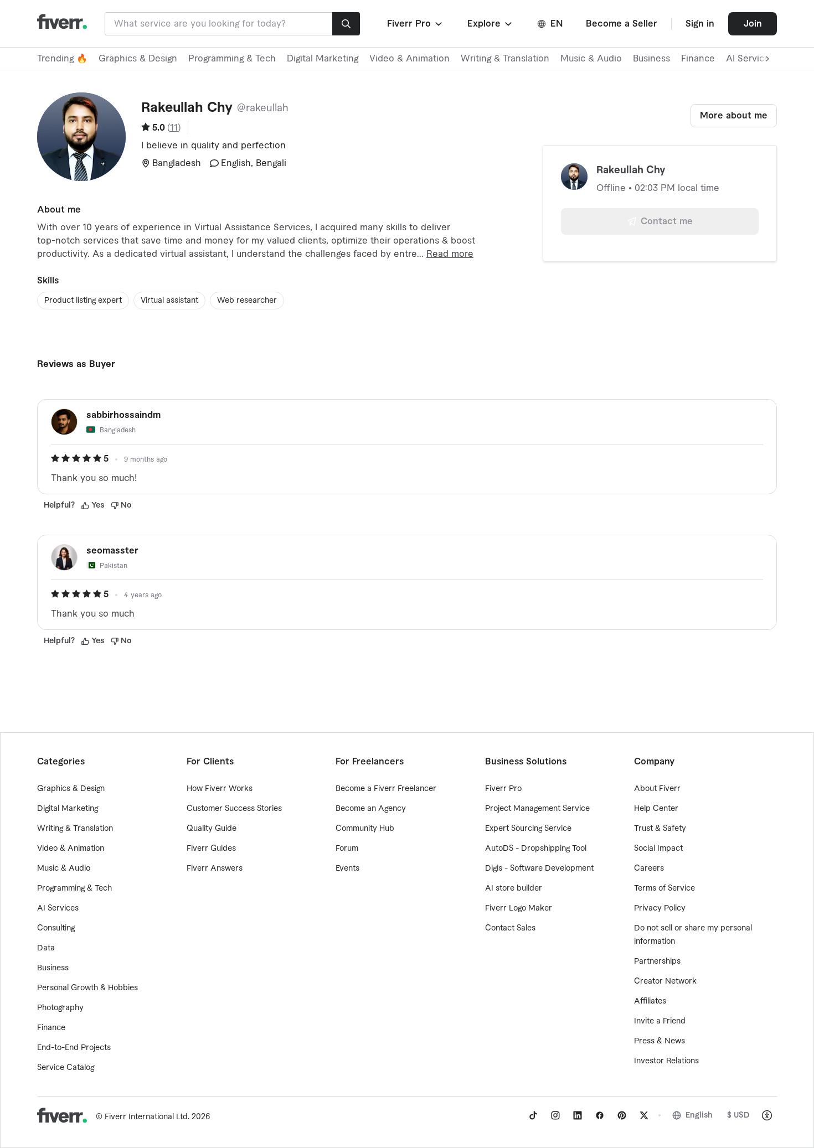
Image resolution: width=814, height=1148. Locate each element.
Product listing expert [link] (83, 300)
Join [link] (753, 23)
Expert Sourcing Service (528, 828)
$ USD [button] (738, 1115)
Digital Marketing (322, 58)
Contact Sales (510, 928)
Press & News (659, 1041)
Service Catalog (65, 1068)
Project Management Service (537, 809)
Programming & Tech (232, 58)
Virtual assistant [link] (169, 300)
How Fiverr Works (220, 789)
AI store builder (513, 888)
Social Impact (658, 848)
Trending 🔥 (62, 58)
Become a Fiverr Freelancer (386, 789)
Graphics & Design (138, 58)
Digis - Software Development (539, 868)
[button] (416, 23)
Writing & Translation (505, 58)
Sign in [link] (700, 23)
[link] (533, 1115)
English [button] (699, 1115)
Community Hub (365, 828)
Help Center (656, 809)
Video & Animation (409, 58)
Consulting (56, 928)
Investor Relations (666, 1061)
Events (347, 868)
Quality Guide (211, 828)
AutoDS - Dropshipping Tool (535, 848)
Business (651, 58)
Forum (347, 848)
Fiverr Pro (503, 789)
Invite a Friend (660, 1021)
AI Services (58, 908)
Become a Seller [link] (621, 23)
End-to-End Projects (74, 1048)
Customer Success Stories (234, 809)
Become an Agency (371, 809)
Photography (60, 1008)
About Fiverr (657, 789)
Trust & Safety (660, 828)
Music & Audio (591, 58)
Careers (649, 868)
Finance (698, 58)
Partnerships (657, 961)
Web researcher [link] (247, 300)
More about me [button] (733, 115)
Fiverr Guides (211, 848)
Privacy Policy (660, 908)
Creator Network (665, 981)
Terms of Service (664, 888)
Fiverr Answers (215, 868)
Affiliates (650, 1001)
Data (46, 948)
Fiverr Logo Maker (518, 908)
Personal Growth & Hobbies (87, 988)
